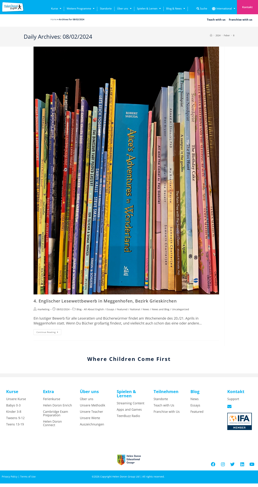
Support (233, 399)
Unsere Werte (90, 418)
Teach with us (216, 19)
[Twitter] (232, 464)
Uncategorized (180, 309)
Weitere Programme (79, 8)
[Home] (211, 35)
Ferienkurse (51, 399)
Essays (110, 309)
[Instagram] (223, 464)
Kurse (54, 8)
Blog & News (174, 8)
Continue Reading (49, 331)
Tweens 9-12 (15, 418)
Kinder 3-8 (13, 411)
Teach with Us (164, 405)
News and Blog (160, 309)
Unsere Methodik (92, 405)
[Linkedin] (242, 464)
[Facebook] (213, 464)
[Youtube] (251, 464)
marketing (43, 309)
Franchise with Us (167, 411)
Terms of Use (28, 476)
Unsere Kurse (16, 399)
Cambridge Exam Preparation (55, 413)
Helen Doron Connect (52, 423)
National (135, 309)
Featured (122, 309)
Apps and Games (129, 409)
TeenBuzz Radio (128, 416)
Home (54, 19)
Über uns (122, 8)
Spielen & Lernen (147, 8)
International (224, 8)
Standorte (106, 8)
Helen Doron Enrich (57, 405)
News (146, 309)
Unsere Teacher (91, 411)
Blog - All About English (90, 309)
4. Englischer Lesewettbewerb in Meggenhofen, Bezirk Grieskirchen (105, 301)
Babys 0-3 (13, 405)
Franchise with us (240, 19)
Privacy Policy (9, 476)
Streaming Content (130, 403)
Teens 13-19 (15, 424)
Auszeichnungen (92, 424)
